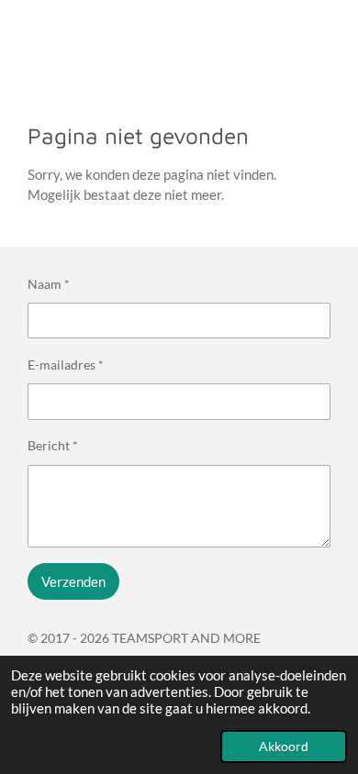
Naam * (49, 284)
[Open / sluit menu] (20, 33)
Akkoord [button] (283, 746)
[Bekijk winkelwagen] (338, 33)
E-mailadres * (66, 364)
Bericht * (53, 445)
